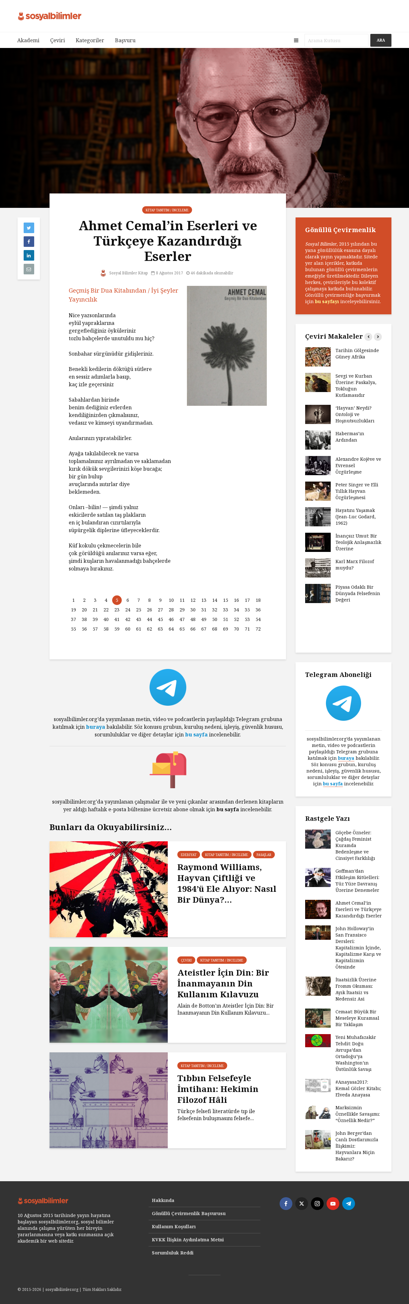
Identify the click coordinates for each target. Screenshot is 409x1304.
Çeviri (57, 40)
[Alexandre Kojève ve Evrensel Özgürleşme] (318, 465)
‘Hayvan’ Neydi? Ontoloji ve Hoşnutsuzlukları (355, 414)
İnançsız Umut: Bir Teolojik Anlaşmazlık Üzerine (358, 542)
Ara (381, 40)
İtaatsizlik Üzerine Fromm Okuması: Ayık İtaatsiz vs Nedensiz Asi (356, 989)
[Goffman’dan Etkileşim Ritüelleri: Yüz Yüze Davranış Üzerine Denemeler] (318, 877)
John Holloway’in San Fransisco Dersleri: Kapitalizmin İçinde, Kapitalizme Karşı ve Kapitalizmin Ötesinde (358, 947)
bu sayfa (196, 734)
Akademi (28, 40)
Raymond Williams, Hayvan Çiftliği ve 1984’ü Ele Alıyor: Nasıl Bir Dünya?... (226, 883)
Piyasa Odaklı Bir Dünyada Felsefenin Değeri (358, 593)
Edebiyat (189, 854)
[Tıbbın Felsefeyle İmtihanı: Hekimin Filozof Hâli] (109, 1099)
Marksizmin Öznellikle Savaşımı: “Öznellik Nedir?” (358, 1113)
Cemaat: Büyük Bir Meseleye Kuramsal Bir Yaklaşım (357, 1018)
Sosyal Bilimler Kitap (128, 273)
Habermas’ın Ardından (350, 436)
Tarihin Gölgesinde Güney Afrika (357, 353)
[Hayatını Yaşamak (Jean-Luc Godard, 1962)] (318, 516)
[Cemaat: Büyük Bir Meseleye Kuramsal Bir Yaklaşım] (318, 1018)
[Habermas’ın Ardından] (318, 439)
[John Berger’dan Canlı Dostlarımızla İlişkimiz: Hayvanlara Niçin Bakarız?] (318, 1139)
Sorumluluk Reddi (173, 1253)
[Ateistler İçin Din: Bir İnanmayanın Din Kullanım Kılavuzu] (109, 994)
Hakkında (163, 1200)
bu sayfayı (327, 301)
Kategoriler (90, 40)
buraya (95, 726)
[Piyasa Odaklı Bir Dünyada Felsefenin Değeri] (318, 593)
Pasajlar (264, 854)
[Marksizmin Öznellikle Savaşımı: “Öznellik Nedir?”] (318, 1112)
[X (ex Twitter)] (301, 1203)
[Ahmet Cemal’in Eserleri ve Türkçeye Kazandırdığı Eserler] (318, 909)
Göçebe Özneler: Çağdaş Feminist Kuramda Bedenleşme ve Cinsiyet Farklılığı (355, 845)
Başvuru (125, 40)
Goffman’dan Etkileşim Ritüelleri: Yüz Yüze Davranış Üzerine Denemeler (357, 880)
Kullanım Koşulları (174, 1226)
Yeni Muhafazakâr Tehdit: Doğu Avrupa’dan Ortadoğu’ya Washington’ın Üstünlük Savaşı (356, 1053)
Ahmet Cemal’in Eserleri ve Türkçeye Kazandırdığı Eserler (359, 909)
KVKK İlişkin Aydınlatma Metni (188, 1240)
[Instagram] (317, 1203)
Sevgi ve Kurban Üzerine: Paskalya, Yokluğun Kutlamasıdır (356, 385)
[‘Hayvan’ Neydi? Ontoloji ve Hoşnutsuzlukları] (318, 414)
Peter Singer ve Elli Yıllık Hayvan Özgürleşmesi (357, 491)
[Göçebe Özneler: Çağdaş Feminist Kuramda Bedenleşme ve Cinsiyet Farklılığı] (318, 839)
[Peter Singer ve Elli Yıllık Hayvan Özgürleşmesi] (318, 491)
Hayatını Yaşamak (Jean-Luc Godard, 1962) (356, 516)
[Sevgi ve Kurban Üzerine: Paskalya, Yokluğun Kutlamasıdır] (318, 382)
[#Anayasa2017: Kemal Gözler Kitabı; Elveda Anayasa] (318, 1085)
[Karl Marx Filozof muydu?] (318, 567)
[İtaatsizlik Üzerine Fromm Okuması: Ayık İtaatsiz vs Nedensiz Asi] (318, 986)
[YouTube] (333, 1203)
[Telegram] (348, 1203)
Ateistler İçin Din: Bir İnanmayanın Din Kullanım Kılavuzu (223, 983)
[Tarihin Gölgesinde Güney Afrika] (318, 356)
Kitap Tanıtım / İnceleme (167, 210)
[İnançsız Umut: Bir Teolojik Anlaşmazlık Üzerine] (318, 542)
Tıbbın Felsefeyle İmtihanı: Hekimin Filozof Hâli (218, 1088)
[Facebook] (286, 1203)
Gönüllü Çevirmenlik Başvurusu (189, 1213)
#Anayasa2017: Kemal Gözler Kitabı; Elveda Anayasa (358, 1088)
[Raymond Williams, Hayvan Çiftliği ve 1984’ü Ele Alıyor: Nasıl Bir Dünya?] (109, 888)
